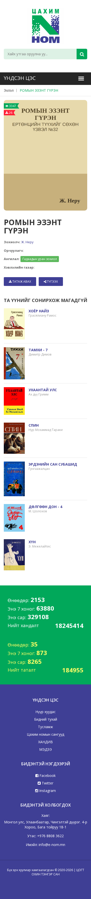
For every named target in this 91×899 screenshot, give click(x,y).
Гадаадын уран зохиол (39, 259)
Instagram (47, 790)
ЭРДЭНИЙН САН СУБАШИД (53, 464)
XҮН (32, 541)
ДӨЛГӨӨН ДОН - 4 (45, 506)
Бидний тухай (45, 719)
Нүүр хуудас (45, 711)
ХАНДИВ (45, 741)
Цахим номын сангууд (45, 734)
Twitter (47, 783)
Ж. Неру (27, 242)
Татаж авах (21, 281)
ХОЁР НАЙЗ (39, 311)
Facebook (47, 775)
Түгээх (52, 281)
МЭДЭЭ (45, 749)
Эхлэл (9, 90)
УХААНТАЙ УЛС (43, 389)
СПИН (34, 425)
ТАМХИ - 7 (38, 349)
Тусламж (45, 726)
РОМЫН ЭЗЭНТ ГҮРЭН (39, 90)
